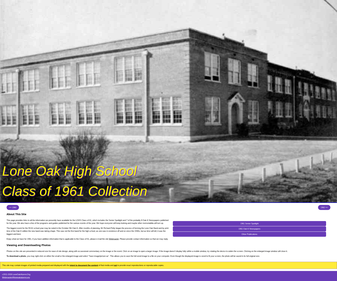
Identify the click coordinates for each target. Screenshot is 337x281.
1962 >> (324, 207)
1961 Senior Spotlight (249, 223)
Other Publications (249, 234)
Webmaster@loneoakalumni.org (16, 277)
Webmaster (114, 239)
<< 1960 (13, 207)
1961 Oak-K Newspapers (249, 229)
